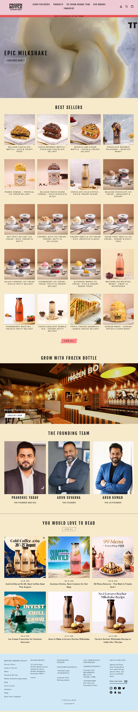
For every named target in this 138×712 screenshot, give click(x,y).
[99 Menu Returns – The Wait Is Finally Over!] (113, 557)
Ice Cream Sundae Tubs (78, 4)
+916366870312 (63, 673)
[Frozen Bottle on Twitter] (123, 688)
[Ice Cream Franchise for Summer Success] (25, 612)
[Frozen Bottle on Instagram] (111, 688)
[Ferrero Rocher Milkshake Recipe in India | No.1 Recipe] (113, 612)
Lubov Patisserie (41, 4)
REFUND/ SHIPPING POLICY (15, 661)
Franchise (69, 8)
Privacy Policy (9, 664)
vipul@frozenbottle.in (91, 666)
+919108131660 (63, 671)
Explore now (15, 60)
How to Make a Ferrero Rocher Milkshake (68, 639)
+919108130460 (89, 681)
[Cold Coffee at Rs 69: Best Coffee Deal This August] (25, 557)
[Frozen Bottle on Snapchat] (115, 692)
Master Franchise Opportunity (15, 678)
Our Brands (99, 4)
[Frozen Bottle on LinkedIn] (119, 692)
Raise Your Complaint (12, 696)
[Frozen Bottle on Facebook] (115, 688)
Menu (6, 671)
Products (58, 4)
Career (33, 677)
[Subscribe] (125, 681)
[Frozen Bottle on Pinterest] (111, 692)
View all (69, 341)
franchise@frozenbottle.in (67, 667)
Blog (6, 682)
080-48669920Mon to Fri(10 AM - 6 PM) (89, 675)
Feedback (8, 689)
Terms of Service (10, 668)
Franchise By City (11, 675)
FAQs (6, 693)
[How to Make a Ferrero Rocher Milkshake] (69, 612)
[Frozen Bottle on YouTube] (119, 688)
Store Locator (9, 686)
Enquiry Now (15, 415)
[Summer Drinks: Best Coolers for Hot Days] (69, 557)
